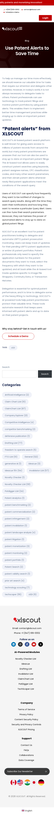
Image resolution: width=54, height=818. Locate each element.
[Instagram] (20, 644)
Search (6, 367)
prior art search (14, 580)
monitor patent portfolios (16, 104)
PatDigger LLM (26, 683)
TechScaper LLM (26, 688)
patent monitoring (16, 553)
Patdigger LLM (14, 491)
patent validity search (17, 573)
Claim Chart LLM (15, 401)
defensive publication (17, 436)
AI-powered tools (11, 299)
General (31, 456)
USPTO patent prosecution (28, 239)
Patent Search (14, 566)
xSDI (13, 347)
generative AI (13, 463)
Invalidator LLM (39, 470)
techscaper (13, 594)
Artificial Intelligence (17, 394)
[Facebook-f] (27, 644)
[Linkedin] (13, 644)
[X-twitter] (40, 644)
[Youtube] (34, 644)
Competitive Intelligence (19, 422)
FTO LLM (11, 456)
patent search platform (37, 140)
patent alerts (27, 177)
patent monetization (17, 546)
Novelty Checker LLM (17, 484)
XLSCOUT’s (7, 140)
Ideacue (34, 463)
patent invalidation (16, 525)
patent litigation (14, 539)
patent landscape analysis (20, 532)
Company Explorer (16, 415)
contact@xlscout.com (30, 628)
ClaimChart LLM (15, 408)
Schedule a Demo (18, 336)
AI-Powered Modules (27, 652)
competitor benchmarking (20, 429)
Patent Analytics (14, 498)
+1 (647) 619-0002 (30, 633)
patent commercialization (20, 511)
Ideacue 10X (13, 470)
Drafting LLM (13, 443)
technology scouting (17, 587)
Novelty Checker (15, 477)
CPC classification (39, 170)
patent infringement (17, 518)
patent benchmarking (18, 505)
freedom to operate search (20, 449)
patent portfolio (14, 560)
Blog (27, 40)
